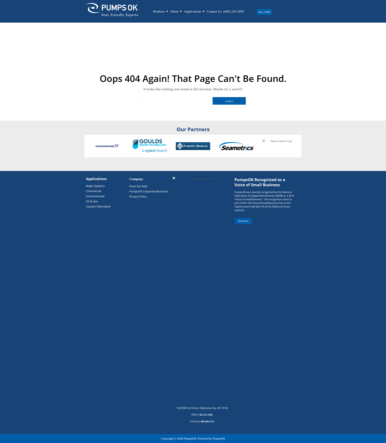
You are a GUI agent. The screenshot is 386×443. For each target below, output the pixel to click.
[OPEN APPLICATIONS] (203, 11)
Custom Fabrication (98, 206)
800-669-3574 (207, 421)
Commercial (93, 191)
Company (136, 179)
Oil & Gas (92, 201)
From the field (138, 186)
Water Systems (95, 186)
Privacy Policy (138, 196)
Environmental (95, 196)
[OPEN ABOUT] (181, 11)
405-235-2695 (206, 414)
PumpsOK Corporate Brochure (148, 191)
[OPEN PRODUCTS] (167, 11)
